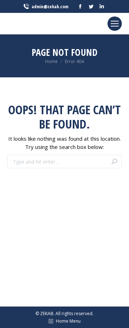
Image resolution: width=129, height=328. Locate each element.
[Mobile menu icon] (115, 23)
